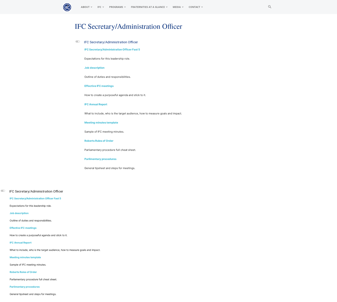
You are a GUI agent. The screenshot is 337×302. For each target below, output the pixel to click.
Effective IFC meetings (99, 86)
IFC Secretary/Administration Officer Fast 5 (112, 49)
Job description (94, 67)
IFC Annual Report (95, 104)
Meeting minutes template (101, 122)
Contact (194, 7)
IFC (99, 7)
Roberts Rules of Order (98, 140)
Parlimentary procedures (100, 159)
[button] (269, 7)
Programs (116, 7)
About (85, 7)
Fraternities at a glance (148, 7)
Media (177, 7)
